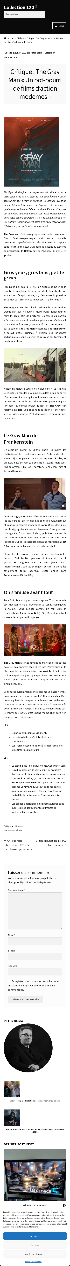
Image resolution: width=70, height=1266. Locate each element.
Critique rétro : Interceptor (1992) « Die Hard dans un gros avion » (18, 845)
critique (18, 829)
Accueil (10, 38)
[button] (65, 1205)
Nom (11, 935)
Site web (12, 965)
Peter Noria (36, 52)
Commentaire (16, 890)
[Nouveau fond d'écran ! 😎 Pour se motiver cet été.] (35, 1180)
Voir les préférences (35, 1254)
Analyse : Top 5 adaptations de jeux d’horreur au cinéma (35, 1101)
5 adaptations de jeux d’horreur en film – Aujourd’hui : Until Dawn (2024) (35, 1130)
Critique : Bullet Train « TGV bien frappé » (51, 843)
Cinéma (20, 38)
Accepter (35, 1236)
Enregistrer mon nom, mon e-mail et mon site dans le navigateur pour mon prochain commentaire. (33, 985)
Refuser (35, 1245)
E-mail (12, 950)
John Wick (47, 525)
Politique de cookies (33, 1261)
